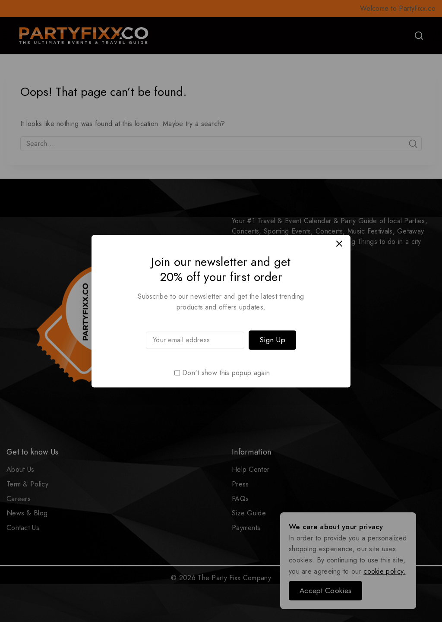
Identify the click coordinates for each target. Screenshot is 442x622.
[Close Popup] (339, 243)
